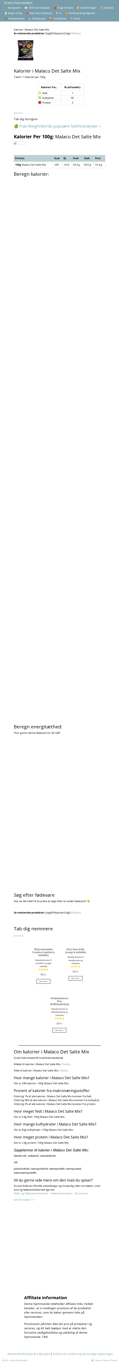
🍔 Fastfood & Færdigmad (80, 13)
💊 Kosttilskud (58, 18)
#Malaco (76, 33)
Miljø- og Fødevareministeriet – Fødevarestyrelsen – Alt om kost (51, 1193)
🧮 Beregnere (12, 7)
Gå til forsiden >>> (24, 1199)
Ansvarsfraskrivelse (20, 1354)
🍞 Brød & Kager (86, 7)
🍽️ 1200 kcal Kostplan (37, 7)
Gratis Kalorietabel (18, 1360)
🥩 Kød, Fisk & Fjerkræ (39, 13)
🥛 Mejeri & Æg (13, 13)
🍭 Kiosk (75, 18)
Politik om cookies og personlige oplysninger (83, 1354)
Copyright (43, 1354)
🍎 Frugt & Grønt (63, 7)
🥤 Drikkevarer (37, 18)
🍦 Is (58, 13)
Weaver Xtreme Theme (106, 1360)
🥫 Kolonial (106, 7)
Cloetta (65, 1064)
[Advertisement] (60, 1244)
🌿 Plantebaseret (14, 18)
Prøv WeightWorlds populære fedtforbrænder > (60, 126)
